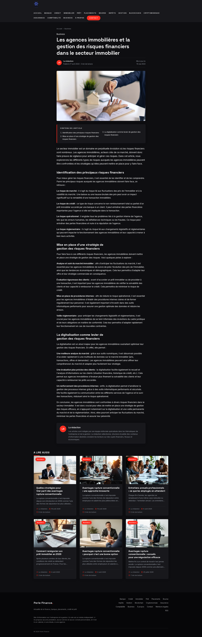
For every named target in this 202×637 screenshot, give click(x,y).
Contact (93, 18)
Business (68, 18)
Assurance (39, 18)
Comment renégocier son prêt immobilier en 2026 (49, 553)
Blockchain (135, 13)
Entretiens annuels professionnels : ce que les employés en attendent (146, 489)
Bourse (102, 13)
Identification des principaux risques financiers (80, 133)
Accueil (38, 13)
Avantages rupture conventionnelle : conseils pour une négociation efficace (144, 554)
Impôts (112, 13)
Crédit (57, 13)
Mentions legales (162, 607)
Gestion (122, 13)
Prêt (79, 13)
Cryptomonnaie (152, 13)
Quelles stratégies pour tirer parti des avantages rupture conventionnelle (49, 490)
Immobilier (69, 13)
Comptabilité (54, 18)
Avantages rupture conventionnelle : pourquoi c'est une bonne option (100, 553)
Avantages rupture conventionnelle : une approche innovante (100, 489)
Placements (90, 13)
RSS (166, 611)
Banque (48, 13)
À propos (79, 18)
